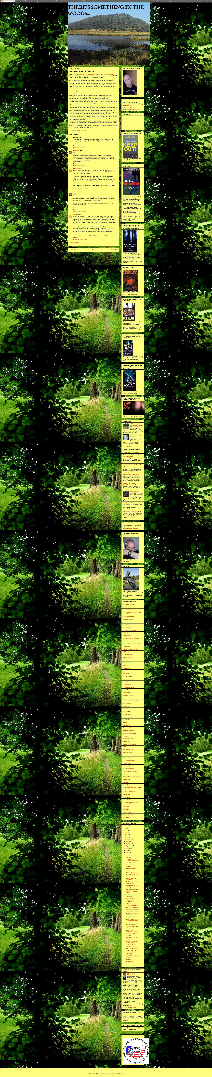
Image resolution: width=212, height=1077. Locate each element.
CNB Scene (126, 665)
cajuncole (75, 214)
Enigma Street (126, 681)
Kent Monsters (126, 711)
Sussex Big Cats (127, 800)
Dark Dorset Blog (127, 676)
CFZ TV (125, 660)
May (127, 855)
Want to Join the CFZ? (131, 924)
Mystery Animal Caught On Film (131, 474)
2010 (126, 830)
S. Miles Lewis (126, 779)
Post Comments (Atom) (96, 254)
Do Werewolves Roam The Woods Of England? (136, 424)
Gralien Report (126, 692)
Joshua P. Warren (127, 703)
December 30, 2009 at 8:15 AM (80, 239)
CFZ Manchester (127, 654)
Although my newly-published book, (132, 197)
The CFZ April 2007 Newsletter (131, 879)
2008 (126, 835)
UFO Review (126, 809)
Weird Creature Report (129, 503)
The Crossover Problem (132, 948)
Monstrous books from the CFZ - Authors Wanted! (132, 910)
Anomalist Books (127, 609)
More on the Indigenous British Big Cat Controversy (132, 900)
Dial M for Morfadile (128, 679)
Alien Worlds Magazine (129, 604)
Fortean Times (126, 690)
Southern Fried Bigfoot (129, 791)
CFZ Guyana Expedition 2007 (130, 649)
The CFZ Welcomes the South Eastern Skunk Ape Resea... (132, 921)
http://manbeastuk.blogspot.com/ (131, 528)
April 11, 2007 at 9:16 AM (79, 165)
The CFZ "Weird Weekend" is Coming (132, 931)
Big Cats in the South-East (129, 630)
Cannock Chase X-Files (129, 641)
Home (93, 250)
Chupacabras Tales (131, 862)
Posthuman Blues (127, 765)
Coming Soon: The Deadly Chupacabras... (132, 859)
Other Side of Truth (128, 752)
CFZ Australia (126, 646)
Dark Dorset (126, 673)
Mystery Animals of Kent (129, 736)
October (128, 843)
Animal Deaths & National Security (132, 511)
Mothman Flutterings (128, 730)
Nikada (110, 1073)
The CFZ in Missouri (131, 917)
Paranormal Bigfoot (128, 757)
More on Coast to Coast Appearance (132, 938)
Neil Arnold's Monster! (128, 738)
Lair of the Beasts (127, 719)
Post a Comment (75, 242)
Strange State (126, 794)
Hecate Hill (125, 698)
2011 (126, 828)
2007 (126, 837)
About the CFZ (129, 959)
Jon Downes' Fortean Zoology (130, 700)
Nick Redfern (76, 150)
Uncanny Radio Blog (128, 814)
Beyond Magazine (127, 624)
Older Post (114, 250)
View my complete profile (129, 1007)
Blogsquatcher (126, 635)
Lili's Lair (125, 722)
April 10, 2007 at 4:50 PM (79, 147)
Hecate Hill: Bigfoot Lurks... (131, 945)
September (129, 846)
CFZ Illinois (126, 652)
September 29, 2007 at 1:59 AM (80, 189)
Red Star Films (127, 774)
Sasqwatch (125, 782)
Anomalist (125, 607)
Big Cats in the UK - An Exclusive (132, 875)
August (128, 848)
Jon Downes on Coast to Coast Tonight (132, 941)
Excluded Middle (127, 684)
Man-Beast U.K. (127, 725)
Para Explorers (127, 755)
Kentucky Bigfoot (127, 714)
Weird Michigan (127, 817)
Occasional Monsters (128, 749)
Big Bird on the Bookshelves (129, 962)
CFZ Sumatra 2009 (128, 657)
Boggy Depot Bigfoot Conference (131, 638)
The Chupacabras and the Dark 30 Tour (132, 882)
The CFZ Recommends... (132, 907)
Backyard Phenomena (128, 616)
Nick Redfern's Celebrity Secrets (131, 747)
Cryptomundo (126, 670)
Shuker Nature (126, 785)
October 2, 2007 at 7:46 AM (79, 211)
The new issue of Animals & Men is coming (132, 914)
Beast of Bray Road (128, 619)
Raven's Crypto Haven (128, 768)
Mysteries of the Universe (129, 733)
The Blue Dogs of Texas (129, 483)
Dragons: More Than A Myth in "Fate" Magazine (131, 952)
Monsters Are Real (127, 728)
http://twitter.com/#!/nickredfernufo (132, 109)
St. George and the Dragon (131, 869)
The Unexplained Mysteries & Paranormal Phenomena (130, 803)
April (127, 857)
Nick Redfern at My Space (129, 744)
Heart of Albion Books (128, 695)
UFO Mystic (126, 806)
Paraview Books (127, 763)
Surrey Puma (126, 797)
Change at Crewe (127, 662)
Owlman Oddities (134, 491)
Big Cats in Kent (127, 627)
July (127, 850)
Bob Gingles (76, 168)
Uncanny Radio (127, 812)
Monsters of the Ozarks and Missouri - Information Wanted (133, 455)
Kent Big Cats (126, 709)
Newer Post (72, 250)
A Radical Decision (127, 446)
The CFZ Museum (130, 872)
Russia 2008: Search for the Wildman (132, 776)
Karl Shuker (126, 706)
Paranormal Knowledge (129, 760)
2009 (126, 832)
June (127, 852)
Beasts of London (127, 622)
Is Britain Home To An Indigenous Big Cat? (131, 904)
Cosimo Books (126, 668)
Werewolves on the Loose (132, 889)
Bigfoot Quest (126, 633)
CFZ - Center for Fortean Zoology (131, 643)
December (129, 839)
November (129, 841)
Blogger (120, 1073)
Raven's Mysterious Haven (130, 771)
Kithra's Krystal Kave (128, 717)
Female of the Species (128, 687)
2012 (126, 825)
